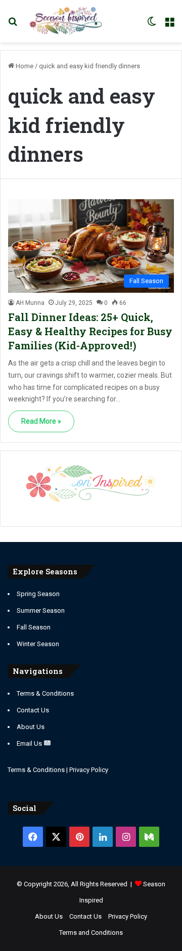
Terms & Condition (34, 770)
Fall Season (34, 627)
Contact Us (33, 710)
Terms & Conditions (45, 693)
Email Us (30, 743)
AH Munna (30, 302)
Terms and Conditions (91, 932)
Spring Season (38, 594)
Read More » (41, 421)
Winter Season (38, 644)
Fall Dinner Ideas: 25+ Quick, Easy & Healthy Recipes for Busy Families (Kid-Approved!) (90, 331)
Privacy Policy (88, 770)
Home (23, 66)
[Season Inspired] (65, 21)
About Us (30, 727)
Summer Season (41, 610)
